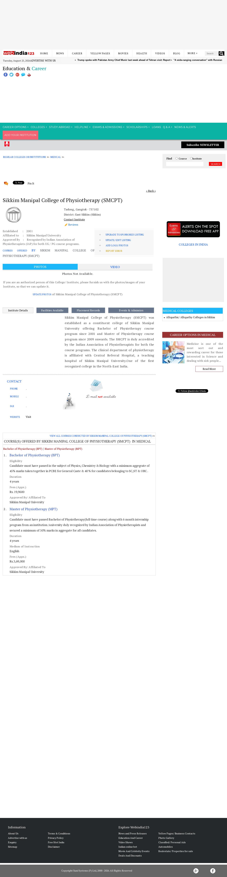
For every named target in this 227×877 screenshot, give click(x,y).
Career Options (14, 127)
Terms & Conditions (59, 833)
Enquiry (12, 842)
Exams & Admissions (107, 127)
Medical (55, 157)
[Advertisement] (113, 25)
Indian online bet (127, 846)
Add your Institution (20, 135)
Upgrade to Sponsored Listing (125, 234)
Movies (123, 53)
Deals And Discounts (130, 855)
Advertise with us (43, 60)
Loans (156, 127)
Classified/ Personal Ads (172, 842)
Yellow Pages (100, 53)
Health (141, 53)
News (60, 53)
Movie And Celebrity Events (134, 851)
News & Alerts (185, 127)
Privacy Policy (55, 838)
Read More (209, 369)
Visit (28, 417)
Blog (176, 53)
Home (44, 53)
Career (77, 53)
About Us (13, 833)
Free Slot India (56, 842)
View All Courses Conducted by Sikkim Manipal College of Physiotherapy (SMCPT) (101, 435)
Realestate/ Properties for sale (175, 851)
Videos (160, 53)
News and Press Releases (132, 833)
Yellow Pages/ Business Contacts (176, 833)
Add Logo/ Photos (117, 245)
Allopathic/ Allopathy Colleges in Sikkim (190, 317)
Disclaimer (54, 846)
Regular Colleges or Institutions (24, 157)
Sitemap (12, 846)
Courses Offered (15, 250)
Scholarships (137, 127)
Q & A (166, 127)
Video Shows (125, 842)
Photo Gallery (166, 838)
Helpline (81, 127)
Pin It (31, 183)
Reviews (73, 224)
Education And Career (130, 838)
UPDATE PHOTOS (42, 294)
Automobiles (165, 846)
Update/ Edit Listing (118, 240)
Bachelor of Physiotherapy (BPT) (22, 449)
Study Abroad (59, 127)
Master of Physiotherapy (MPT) (63, 449)
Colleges (38, 127)
